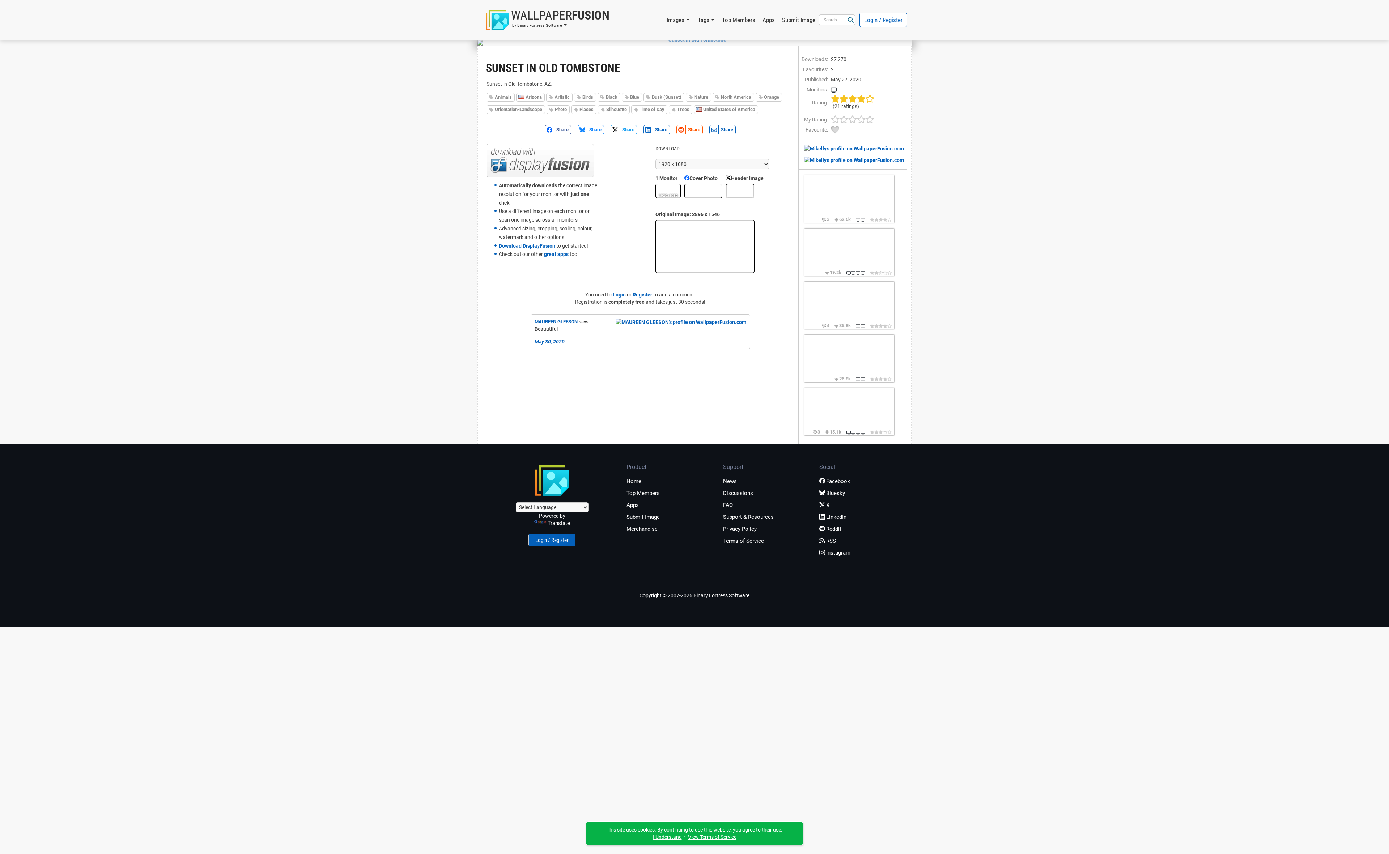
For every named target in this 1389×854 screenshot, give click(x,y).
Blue (634, 97)
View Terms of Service (712, 837)
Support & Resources (748, 517)
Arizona (534, 97)
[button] (547, 19)
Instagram (838, 553)
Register (642, 295)
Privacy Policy (740, 529)
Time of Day (652, 109)
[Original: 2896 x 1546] (705, 246)
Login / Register (883, 20)
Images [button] (675, 20)
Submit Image (798, 20)
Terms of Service (743, 541)
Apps (769, 20)
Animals (503, 97)
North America (736, 97)
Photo (561, 109)
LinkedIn (836, 517)
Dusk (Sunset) (666, 97)
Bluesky (835, 493)
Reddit (833, 529)
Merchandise (642, 529)
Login (619, 295)
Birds (587, 97)
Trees (683, 109)
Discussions (738, 493)
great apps (556, 254)
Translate (559, 523)
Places (586, 109)
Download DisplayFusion (527, 246)
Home (633, 481)
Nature (701, 97)
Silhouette (616, 109)
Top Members (738, 20)
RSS (831, 541)
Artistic (562, 97)
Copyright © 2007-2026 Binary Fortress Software (694, 595)
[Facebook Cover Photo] (703, 191)
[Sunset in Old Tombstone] (694, 40)
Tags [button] (703, 20)
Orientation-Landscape (518, 109)
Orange (771, 97)
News (730, 481)
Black (611, 97)
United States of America (729, 109)
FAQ (728, 505)
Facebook (838, 481)
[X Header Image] (740, 191)
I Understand (667, 837)
